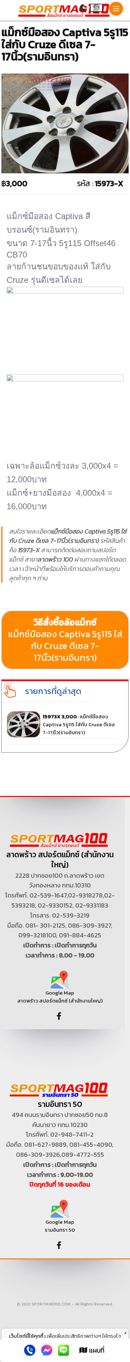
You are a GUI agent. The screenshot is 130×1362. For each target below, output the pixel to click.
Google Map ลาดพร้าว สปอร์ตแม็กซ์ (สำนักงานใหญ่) (60, 996)
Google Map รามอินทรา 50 (60, 1226)
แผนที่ (95, 1350)
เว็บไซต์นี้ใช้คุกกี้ (26, 1336)
